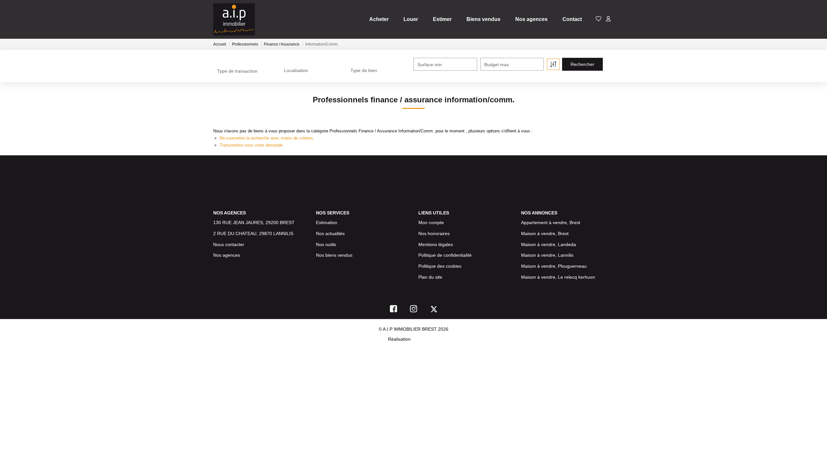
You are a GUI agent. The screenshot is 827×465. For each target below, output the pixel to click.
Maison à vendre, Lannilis (547, 255)
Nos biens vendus (334, 255)
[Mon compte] (608, 19)
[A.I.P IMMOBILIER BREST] (234, 19)
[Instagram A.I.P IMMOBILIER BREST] (413, 310)
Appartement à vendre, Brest (550, 222)
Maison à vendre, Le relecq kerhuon (558, 277)
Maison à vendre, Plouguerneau (554, 266)
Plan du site (430, 277)
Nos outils (326, 244)
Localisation (296, 70)
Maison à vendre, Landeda (548, 244)
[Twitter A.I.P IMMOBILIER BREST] (434, 310)
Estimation (326, 222)
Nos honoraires (434, 233)
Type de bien (364, 70)
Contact (572, 19)
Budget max (496, 64)
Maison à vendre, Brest (545, 233)
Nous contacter (228, 244)
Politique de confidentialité (445, 255)
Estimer (442, 19)
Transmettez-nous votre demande (251, 145)
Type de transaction (237, 71)
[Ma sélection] (599, 19)
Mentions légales (435, 244)
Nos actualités (330, 233)
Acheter (379, 19)
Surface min (429, 64)
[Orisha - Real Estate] (425, 339)
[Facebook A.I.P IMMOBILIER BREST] (393, 310)
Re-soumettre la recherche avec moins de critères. (267, 138)
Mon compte (431, 222)
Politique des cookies (439, 266)
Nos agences (531, 19)
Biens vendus (483, 19)
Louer (410, 19)
